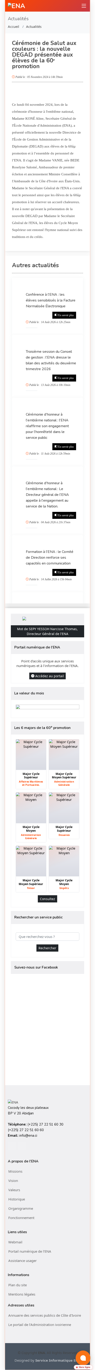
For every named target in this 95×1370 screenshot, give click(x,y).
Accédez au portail (49, 676)
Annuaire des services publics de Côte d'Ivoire (44, 1315)
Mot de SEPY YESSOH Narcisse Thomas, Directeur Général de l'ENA (47, 631)
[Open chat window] (83, 1358)
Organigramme (20, 1208)
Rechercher (47, 948)
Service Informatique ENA (57, 1360)
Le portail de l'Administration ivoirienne (39, 1324)
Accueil (13, 26)
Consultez (47, 899)
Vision (13, 1180)
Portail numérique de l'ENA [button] (29, 1251)
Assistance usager (22, 1260)
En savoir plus (66, 315)
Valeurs (14, 1189)
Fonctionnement (21, 1217)
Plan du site (17, 1285)
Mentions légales (21, 1294)
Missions (15, 1171)
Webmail (15, 1242)
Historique (16, 1199)
